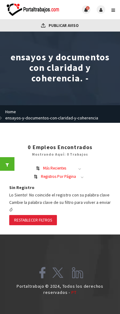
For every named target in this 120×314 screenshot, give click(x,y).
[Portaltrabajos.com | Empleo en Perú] (32, 9)
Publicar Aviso (63, 25)
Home (10, 111)
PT (74, 292)
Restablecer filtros (33, 220)
